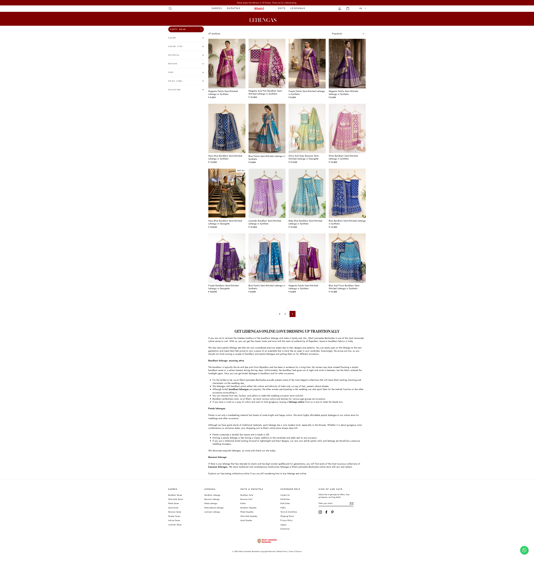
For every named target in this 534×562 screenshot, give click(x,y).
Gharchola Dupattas (248, 516)
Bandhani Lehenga (212, 495)
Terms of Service (295, 551)
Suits (282, 8)
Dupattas (233, 8)
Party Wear (178, 29)
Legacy (283, 524)
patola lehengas (329, 415)
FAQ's (282, 507)
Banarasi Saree (174, 511)
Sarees (217, 8)
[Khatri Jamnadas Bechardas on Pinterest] (332, 512)
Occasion (174, 89)
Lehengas (298, 8)
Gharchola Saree (175, 499)
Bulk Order (285, 503)
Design (172, 63)
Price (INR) (175, 81)
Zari (171, 72)
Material (174, 55)
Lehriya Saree (174, 520)
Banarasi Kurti (246, 499)
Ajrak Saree (173, 507)
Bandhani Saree (175, 495)
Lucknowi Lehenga (212, 511)
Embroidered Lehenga (214, 507)
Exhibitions (285, 499)
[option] (267, 2)
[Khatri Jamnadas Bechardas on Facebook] (326, 512)
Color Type (175, 46)
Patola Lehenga (210, 503)
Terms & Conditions (288, 511)
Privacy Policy (286, 520)
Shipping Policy (287, 516)
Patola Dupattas (246, 511)
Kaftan (243, 503)
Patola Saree (173, 503)
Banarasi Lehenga (212, 499)
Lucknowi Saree (175, 524)
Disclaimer (285, 528)
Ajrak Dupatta (246, 520)
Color (172, 38)
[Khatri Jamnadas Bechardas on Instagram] (320, 512)
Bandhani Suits (246, 495)
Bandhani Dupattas (248, 507)
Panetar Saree (174, 516)
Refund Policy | (282, 551)
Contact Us (285, 495)
